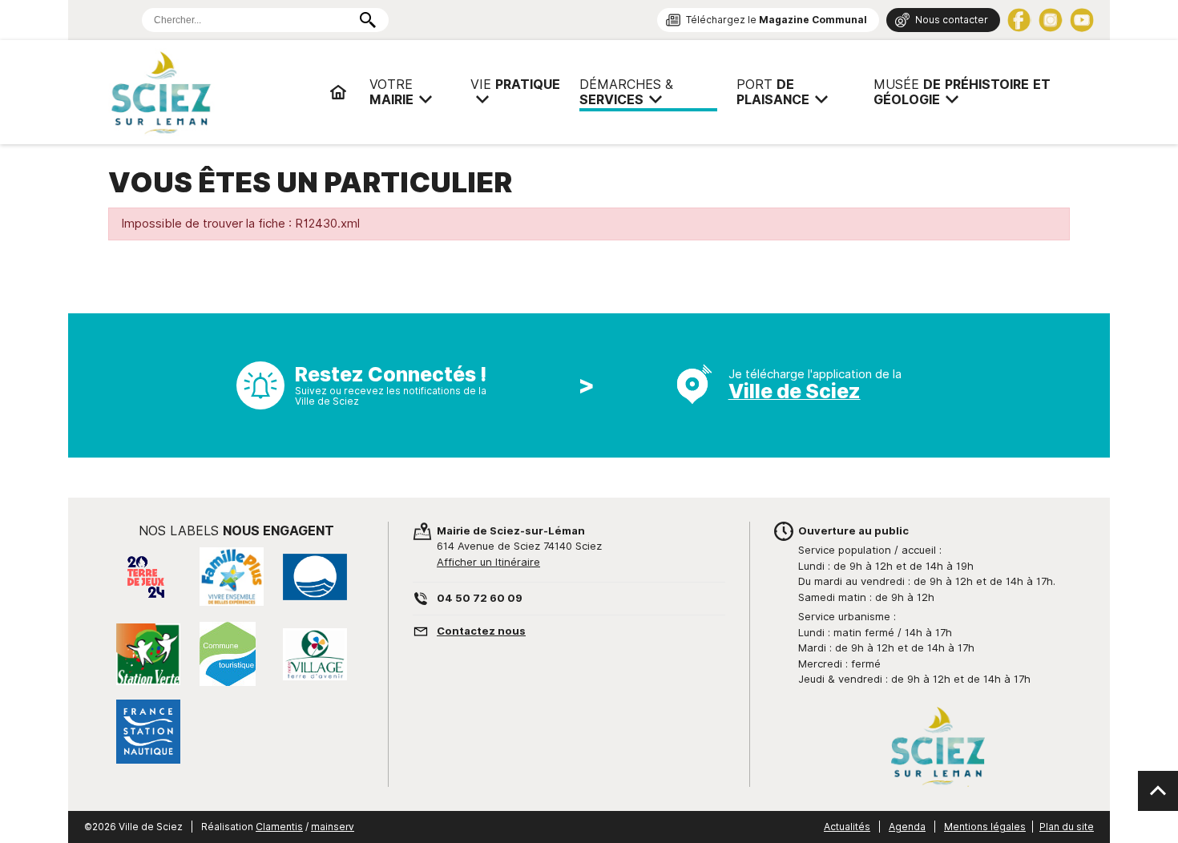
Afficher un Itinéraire (488, 561)
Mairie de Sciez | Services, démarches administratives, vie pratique (212, 92)
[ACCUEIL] (338, 92)
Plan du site (1066, 827)
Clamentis (279, 827)
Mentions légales (985, 827)
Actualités (847, 827)
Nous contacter (951, 20)
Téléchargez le (776, 20)
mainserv (332, 827)
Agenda (907, 827)
